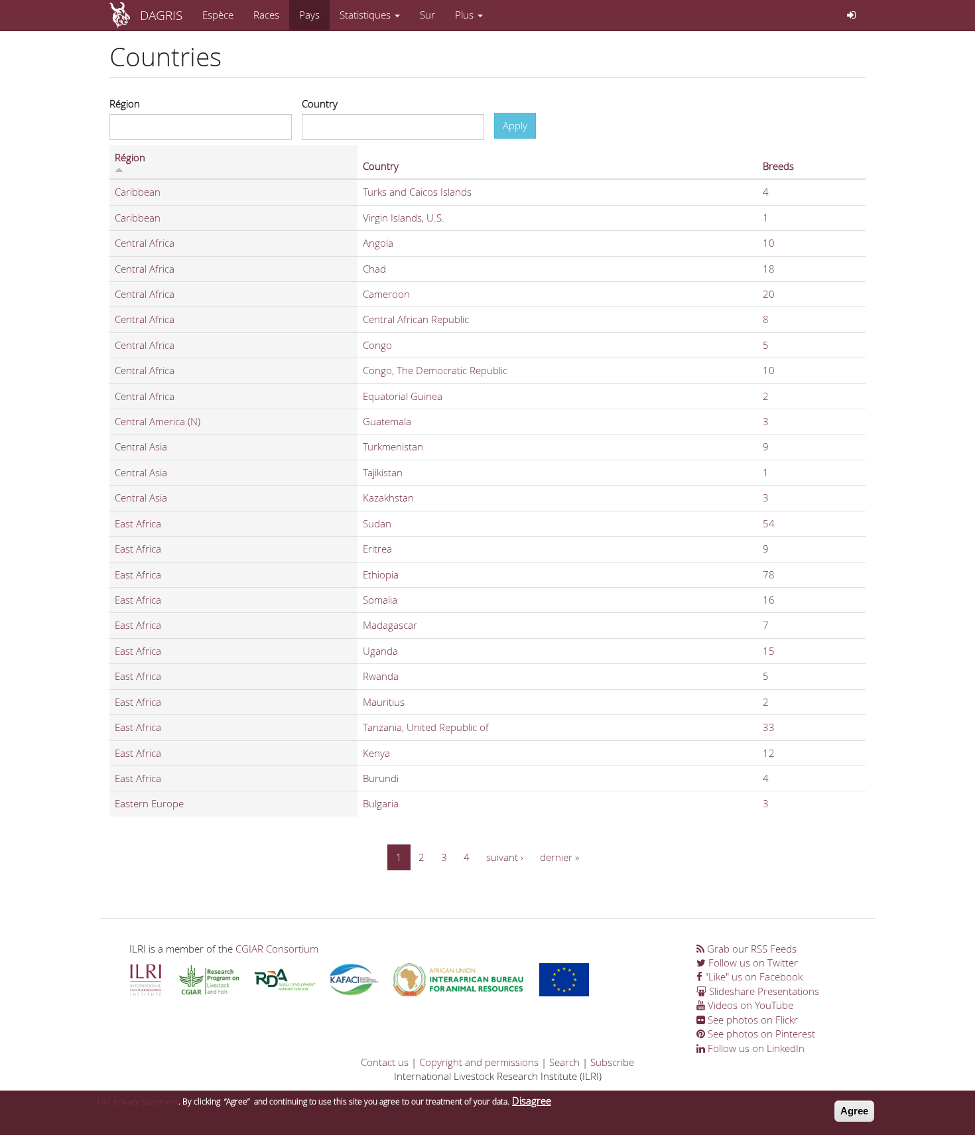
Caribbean (138, 191)
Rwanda (381, 676)
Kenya (376, 753)
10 (769, 242)
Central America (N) (157, 421)
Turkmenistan (393, 446)
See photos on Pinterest (760, 1033)
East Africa (138, 523)
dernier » (559, 857)
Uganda (380, 650)
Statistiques (366, 14)
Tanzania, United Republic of (426, 727)
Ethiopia (381, 574)
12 (769, 753)
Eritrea (377, 548)
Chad (374, 268)
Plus (465, 14)
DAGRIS (161, 15)
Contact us (385, 1062)
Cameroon (386, 293)
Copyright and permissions (479, 1062)
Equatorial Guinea (402, 396)
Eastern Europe (149, 803)
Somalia (380, 599)
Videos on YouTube (749, 1005)
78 (769, 574)
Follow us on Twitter (752, 962)
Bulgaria (381, 803)
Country (320, 103)
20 (769, 293)
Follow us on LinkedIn (755, 1048)
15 (769, 650)
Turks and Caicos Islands (417, 191)
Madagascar (390, 625)
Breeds (778, 165)
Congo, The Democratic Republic (435, 370)
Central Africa (144, 242)
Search (564, 1062)
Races (266, 14)
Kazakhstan (388, 497)
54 (769, 523)
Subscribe (612, 1062)
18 (769, 268)
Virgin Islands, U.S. (403, 217)
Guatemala (387, 421)
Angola (378, 242)
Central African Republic (416, 319)
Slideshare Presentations (762, 991)
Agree (854, 1110)
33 (769, 727)
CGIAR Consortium (276, 948)
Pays (309, 14)
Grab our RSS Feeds (750, 948)
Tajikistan (383, 472)
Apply (515, 125)
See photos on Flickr (751, 1019)
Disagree (531, 1100)
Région (124, 103)
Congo (377, 345)
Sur (427, 14)
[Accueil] (124, 15)
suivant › (504, 857)
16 (769, 599)
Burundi (381, 778)
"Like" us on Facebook (752, 976)
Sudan (377, 523)
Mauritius (384, 701)
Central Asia (141, 446)
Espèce (217, 14)
